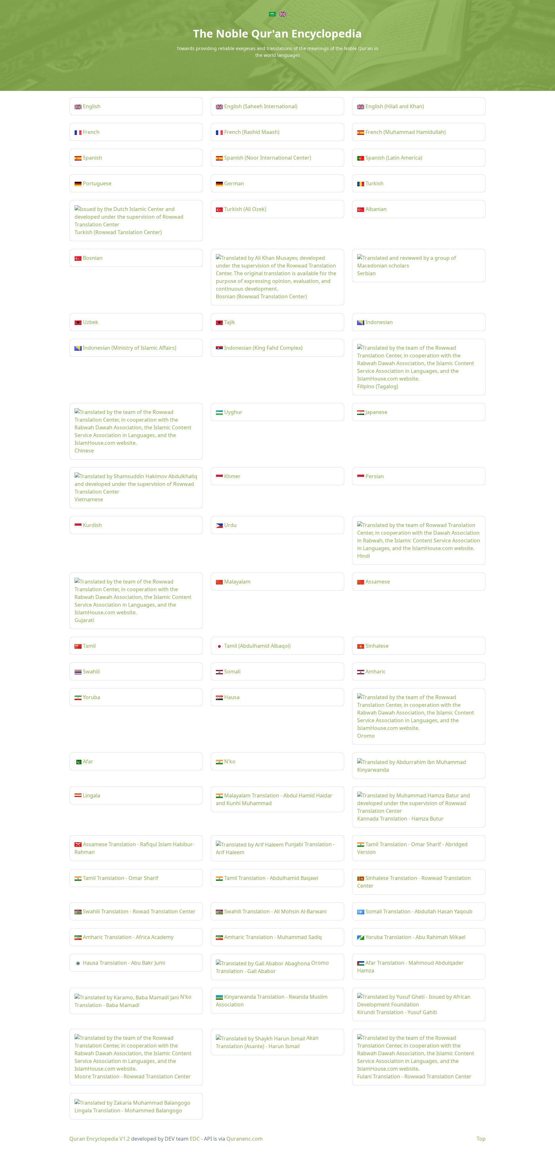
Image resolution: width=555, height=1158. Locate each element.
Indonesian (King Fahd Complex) (263, 347)
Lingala (91, 795)
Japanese (375, 412)
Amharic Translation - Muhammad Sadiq (272, 937)
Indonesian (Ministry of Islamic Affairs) (129, 347)
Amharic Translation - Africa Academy (127, 937)
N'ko (229, 761)
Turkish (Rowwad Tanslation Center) (118, 232)
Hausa (231, 697)
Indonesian (378, 322)
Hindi (363, 555)
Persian (374, 476)
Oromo (366, 735)
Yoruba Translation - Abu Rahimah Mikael (414, 937)
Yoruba (91, 697)
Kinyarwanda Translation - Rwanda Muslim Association (272, 1000)
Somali (232, 671)
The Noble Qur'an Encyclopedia (277, 33)
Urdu (230, 525)
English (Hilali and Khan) (394, 106)
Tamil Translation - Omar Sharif (120, 878)
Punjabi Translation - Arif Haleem (275, 848)
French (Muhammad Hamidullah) (405, 132)
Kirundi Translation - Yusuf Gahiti (397, 1012)
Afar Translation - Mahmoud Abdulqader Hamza (410, 966)
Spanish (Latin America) (393, 157)
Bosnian (92, 257)
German (233, 183)
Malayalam (237, 581)
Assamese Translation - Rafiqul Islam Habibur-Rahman (134, 848)
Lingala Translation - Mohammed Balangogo (128, 1110)
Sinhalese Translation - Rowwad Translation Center (414, 881)
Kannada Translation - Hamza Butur (400, 818)
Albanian (375, 209)
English (91, 106)
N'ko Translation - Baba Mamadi (133, 1001)
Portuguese (96, 183)
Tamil (89, 645)
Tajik (229, 322)
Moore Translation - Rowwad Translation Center (133, 1076)
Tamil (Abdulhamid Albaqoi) (257, 645)
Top (481, 1138)
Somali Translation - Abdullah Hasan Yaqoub (418, 911)
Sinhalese (376, 645)
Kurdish (92, 525)
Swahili (91, 671)
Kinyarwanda (373, 769)
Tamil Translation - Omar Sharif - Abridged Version (412, 848)
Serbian (366, 273)
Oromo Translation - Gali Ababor (272, 967)
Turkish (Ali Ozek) (244, 209)
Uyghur (232, 412)
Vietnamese (89, 499)
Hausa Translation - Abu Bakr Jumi (123, 962)
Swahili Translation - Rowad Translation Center (139, 911)
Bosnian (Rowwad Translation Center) (261, 296)
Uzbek (90, 322)
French (91, 132)
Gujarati (84, 620)
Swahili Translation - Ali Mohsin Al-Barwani (275, 911)
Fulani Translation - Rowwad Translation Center (414, 1076)
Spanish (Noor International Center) (267, 157)
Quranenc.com (244, 1138)
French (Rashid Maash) (251, 132)
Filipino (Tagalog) (377, 386)
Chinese (84, 450)
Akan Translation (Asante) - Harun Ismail (267, 1042)
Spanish (92, 157)
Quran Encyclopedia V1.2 (99, 1138)
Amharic (375, 671)
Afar (87, 761)
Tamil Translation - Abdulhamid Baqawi (270, 878)
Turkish (373, 183)
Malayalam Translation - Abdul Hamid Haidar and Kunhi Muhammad (274, 799)
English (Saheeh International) (260, 106)
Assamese (377, 581)
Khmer (232, 476)
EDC (195, 1138)
